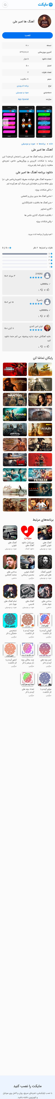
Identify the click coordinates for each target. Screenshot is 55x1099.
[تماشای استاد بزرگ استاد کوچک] (15, 430)
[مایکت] (45, 6)
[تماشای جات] (40, 385)
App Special (23, 99)
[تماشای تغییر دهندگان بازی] (15, 370)
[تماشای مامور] (40, 490)
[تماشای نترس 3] (40, 370)
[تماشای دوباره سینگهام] (15, 505)
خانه (51, 144)
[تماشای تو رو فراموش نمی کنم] (40, 460)
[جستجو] (5, 5)
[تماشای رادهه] (15, 460)
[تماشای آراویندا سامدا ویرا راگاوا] (15, 490)
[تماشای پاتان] (40, 475)
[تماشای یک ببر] (40, 400)
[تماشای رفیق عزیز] (40, 505)
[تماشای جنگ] (40, 430)
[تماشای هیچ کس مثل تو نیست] (40, 415)
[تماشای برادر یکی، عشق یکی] (15, 385)
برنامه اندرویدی (23, 85)
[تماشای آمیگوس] (40, 445)
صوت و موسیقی (22, 92)
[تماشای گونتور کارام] (15, 445)
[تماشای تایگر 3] (15, 475)
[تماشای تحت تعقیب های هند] (15, 400)
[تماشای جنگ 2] (15, 415)
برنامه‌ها (42, 144)
